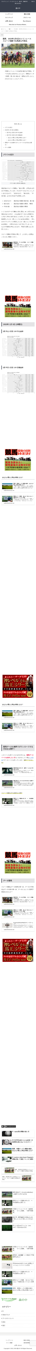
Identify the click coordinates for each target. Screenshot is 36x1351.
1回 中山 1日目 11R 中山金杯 (14, 132)
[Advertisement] (18, 101)
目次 (15, 124)
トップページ (9, 1340)
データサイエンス (11, 1126)
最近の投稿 (27, 1340)
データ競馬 (8, 147)
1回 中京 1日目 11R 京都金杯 (14, 135)
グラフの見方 (8, 127)
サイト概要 (9, 1342)
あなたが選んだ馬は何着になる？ (17, 137)
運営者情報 (27, 1342)
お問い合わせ (18, 1345)
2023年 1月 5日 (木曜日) (11, 130)
